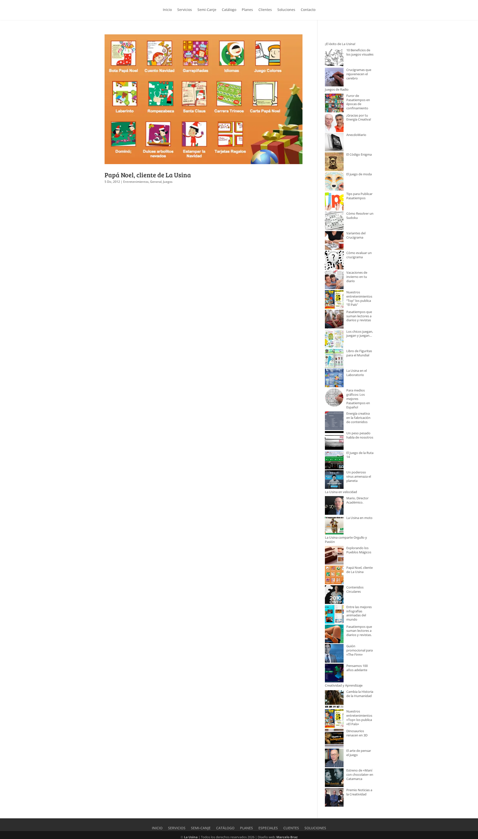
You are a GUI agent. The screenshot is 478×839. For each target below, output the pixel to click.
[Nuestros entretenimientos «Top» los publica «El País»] (334, 719)
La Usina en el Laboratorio (356, 373)
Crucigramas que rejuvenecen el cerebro (358, 74)
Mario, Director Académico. (357, 500)
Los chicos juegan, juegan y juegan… (359, 333)
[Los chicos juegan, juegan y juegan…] (334, 339)
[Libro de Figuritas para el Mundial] (334, 359)
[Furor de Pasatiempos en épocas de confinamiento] (334, 103)
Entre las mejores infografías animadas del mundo (359, 613)
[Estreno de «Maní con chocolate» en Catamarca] (334, 778)
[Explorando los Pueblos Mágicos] (334, 556)
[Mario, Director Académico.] (334, 506)
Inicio (167, 9)
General (156, 182)
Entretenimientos (136, 182)
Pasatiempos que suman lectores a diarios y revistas (359, 316)
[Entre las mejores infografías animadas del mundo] (334, 615)
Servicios (184, 9)
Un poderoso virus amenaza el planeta (358, 476)
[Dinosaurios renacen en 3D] (334, 739)
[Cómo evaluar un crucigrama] (334, 260)
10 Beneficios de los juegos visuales (359, 52)
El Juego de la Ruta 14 (359, 455)
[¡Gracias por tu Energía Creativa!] (334, 123)
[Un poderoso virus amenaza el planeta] (334, 480)
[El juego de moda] (334, 182)
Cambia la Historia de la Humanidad (359, 694)
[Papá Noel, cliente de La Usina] (334, 575)
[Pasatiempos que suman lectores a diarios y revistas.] (334, 634)
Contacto (308, 9)
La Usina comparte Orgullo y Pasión (346, 539)
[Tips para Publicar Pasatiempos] (334, 201)
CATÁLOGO (225, 828)
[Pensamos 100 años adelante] (334, 673)
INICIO (157, 828)
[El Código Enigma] (334, 162)
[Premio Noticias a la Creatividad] (334, 798)
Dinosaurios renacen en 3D (356, 733)
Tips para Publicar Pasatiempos (359, 196)
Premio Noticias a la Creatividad (359, 792)
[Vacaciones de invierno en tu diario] (334, 280)
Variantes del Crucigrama (355, 235)
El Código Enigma (359, 154)
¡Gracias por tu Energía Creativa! (358, 117)
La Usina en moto (359, 518)
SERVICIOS (176, 828)
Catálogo (229, 9)
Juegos (168, 182)
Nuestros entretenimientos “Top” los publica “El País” (359, 298)
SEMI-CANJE (201, 828)
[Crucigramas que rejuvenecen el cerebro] (334, 77)
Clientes (265, 9)
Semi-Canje (206, 9)
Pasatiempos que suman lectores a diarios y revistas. (359, 631)
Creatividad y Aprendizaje (343, 685)
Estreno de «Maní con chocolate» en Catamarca (359, 774)
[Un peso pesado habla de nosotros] (334, 441)
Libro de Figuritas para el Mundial (359, 353)
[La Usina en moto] (334, 525)
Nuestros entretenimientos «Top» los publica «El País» (359, 717)
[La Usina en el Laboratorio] (334, 378)
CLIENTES (291, 828)
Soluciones (286, 9)
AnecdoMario (356, 135)
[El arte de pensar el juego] (334, 758)
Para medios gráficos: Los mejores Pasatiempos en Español (358, 398)
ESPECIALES (268, 828)
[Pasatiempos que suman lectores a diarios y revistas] (334, 319)
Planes (247, 9)
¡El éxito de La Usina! (340, 44)
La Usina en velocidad (341, 492)
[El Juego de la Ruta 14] (334, 460)
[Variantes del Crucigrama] (334, 241)
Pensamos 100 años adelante (357, 668)
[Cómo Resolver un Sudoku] (334, 221)
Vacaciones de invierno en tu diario (356, 276)
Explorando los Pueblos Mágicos (358, 550)
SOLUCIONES (315, 828)
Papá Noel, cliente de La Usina (148, 174)
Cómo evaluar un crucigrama (359, 255)
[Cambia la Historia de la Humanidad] (334, 699)
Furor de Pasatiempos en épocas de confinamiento (358, 102)
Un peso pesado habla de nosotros (359, 435)
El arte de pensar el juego (358, 753)
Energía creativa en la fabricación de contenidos (358, 417)
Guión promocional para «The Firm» (359, 650)
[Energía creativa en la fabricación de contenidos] (334, 421)
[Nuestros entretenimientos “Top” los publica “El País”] (334, 300)
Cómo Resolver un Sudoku (359, 215)
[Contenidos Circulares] (334, 595)
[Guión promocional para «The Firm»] (334, 654)
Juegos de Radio (337, 89)
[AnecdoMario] (334, 142)
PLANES (246, 828)
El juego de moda (359, 174)
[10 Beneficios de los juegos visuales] (334, 58)
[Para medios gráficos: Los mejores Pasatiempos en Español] (334, 398)
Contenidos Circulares (354, 589)
